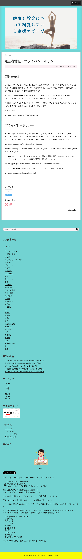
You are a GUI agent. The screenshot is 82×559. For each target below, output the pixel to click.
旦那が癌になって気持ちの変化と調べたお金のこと (24, 360)
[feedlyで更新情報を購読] (6, 204)
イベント (8, 262)
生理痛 (7, 318)
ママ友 (7, 268)
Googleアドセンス (12, 251)
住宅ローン (9, 274)
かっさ (7, 257)
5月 (8, 388)
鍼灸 (6, 349)
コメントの (11, 434)
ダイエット (9, 265)
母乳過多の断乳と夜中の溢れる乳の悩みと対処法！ (24, 363)
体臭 (6, 276)
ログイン (8, 429)
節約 (6, 321)
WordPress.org (10, 437)
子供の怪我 (9, 287)
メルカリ (8, 271)
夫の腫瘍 (8, 285)
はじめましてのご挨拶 (13, 260)
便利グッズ (9, 279)
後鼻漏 (7, 299)
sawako (73, 210)
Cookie (58, 149)
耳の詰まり (9, 329)
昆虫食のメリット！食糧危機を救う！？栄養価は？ (24, 372)
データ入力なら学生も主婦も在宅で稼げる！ (22, 366)
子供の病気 (9, 293)
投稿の (9, 431)
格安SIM (8, 307)
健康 (6, 282)
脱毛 (6, 332)
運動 (6, 346)
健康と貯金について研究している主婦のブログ (43, 555)
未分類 (7, 304)
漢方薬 (7, 315)
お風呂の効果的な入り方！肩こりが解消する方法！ (24, 369)
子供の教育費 (10, 290)
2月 (8, 390)
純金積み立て (10, 324)
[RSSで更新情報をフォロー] (10, 204)
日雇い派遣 (9, 301)
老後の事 (8, 327)
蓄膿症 (7, 338)
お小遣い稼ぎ (10, 254)
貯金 (6, 340)
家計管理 (8, 296)
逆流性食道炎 (10, 343)
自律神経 (8, 335)
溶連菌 (7, 313)
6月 (8, 385)
